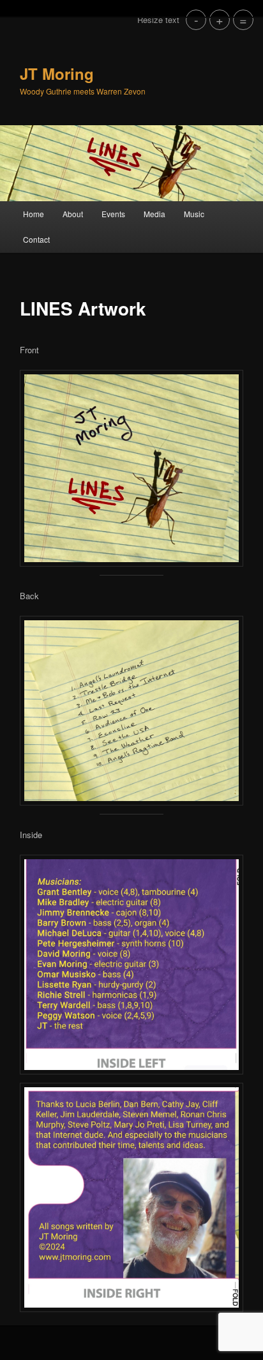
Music (194, 213)
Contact (36, 239)
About (73, 213)
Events (113, 213)
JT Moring (57, 73)
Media (154, 213)
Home (33, 213)
